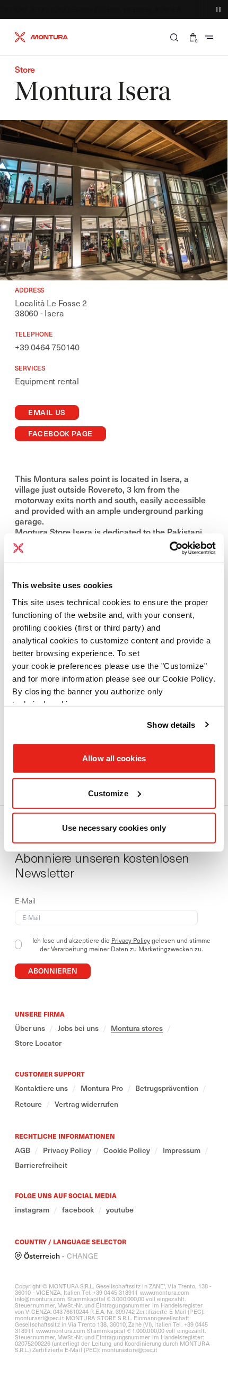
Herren (132, 9)
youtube (120, 1210)
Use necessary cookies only (114, 827)
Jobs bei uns (78, 1028)
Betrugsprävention (166, 1088)
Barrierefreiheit (41, 1165)
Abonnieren (52, 971)
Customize (108, 792)
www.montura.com (165, 1292)
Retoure (28, 1104)
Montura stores (137, 1028)
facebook (78, 1210)
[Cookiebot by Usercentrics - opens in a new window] (169, 548)
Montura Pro (102, 1088)
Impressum (181, 1150)
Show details (171, 724)
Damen (101, 9)
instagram (32, 1210)
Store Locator (38, 1043)
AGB (22, 1150)
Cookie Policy (126, 1150)
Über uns (30, 1028)
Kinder (163, 9)
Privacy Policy (130, 940)
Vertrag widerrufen (86, 1104)
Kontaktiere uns (41, 1088)
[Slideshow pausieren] (218, 9)
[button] (174, 37)
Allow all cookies (114, 758)
